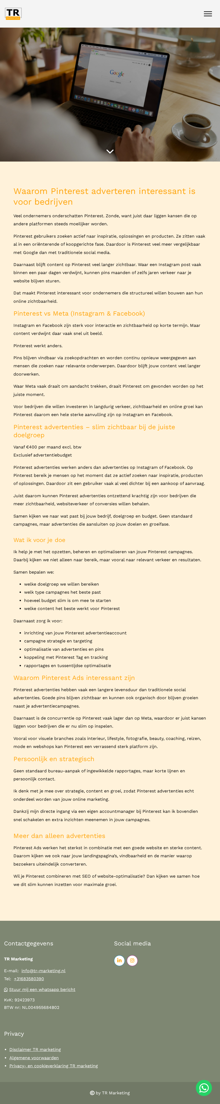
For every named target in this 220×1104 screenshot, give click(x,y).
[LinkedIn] (119, 960)
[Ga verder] (110, 151)
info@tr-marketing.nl (43, 970)
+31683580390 (29, 978)
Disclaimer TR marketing (35, 1049)
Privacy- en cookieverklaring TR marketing (53, 1065)
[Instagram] (132, 960)
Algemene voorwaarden (34, 1057)
